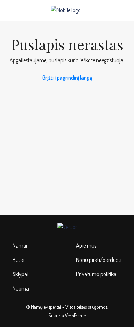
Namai (20, 245)
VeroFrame (75, 315)
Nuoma (21, 288)
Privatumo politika (96, 274)
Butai (18, 259)
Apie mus (86, 245)
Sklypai (20, 274)
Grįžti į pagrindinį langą (67, 77)
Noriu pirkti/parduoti (98, 259)
